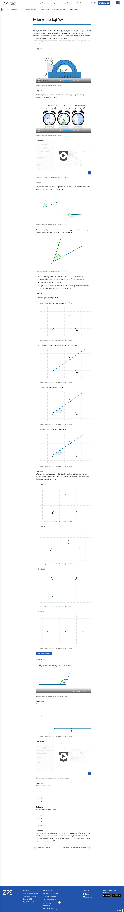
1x (85, 81)
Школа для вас (48, 890)
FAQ (92, 3)
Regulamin (26, 890)
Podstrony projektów (49, 896)
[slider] (67, 80)
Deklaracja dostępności (30, 893)
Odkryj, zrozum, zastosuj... (58, 9)
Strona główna (13, 9)
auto (79, 81)
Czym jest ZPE (27, 899)
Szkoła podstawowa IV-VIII (28, 9)
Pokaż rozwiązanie (44, 653)
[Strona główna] (12, 892)
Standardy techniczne (30, 902)
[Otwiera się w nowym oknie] (107, 895)
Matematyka (43, 9)
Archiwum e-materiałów (50, 893)
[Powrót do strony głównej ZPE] (9, 3)
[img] (63, 207)
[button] (95, 3)
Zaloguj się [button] (104, 3)
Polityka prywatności (29, 896)
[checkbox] (42, 80)
